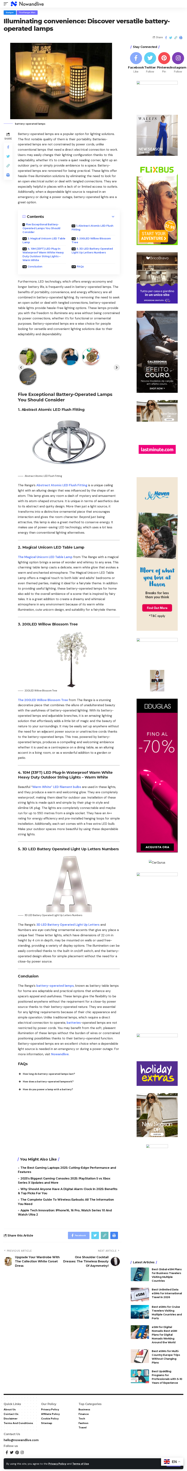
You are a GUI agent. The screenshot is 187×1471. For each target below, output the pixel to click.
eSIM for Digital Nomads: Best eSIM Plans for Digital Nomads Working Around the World (164, 1334)
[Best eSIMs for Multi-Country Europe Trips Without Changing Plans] (140, 1356)
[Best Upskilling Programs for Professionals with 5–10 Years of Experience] (140, 1376)
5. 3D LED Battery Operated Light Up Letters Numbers (92, 250)
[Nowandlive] (27, 3)
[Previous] (21, 367)
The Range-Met (27, 12)
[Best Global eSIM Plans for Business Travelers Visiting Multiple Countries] (140, 1274)
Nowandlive (60, 1054)
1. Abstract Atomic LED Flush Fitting (92, 227)
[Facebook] (136, 63)
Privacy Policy (57, 1463)
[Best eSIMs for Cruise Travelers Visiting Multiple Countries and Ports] (140, 1312)
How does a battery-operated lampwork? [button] (48, 1081)
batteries (73, 1023)
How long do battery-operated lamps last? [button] (49, 1073)
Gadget (10, 12)
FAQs (80, 266)
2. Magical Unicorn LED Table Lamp (43, 240)
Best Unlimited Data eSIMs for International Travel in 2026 (167, 1293)
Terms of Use (80, 1463)
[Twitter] (150, 63)
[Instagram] (178, 63)
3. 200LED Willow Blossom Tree (91, 240)
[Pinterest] (164, 63)
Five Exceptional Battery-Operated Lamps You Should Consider (41, 228)
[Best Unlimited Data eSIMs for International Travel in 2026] (140, 1294)
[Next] (117, 367)
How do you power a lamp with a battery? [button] (48, 1089)
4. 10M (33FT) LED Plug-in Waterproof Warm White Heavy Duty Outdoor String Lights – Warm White (43, 254)
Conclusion (35, 266)
